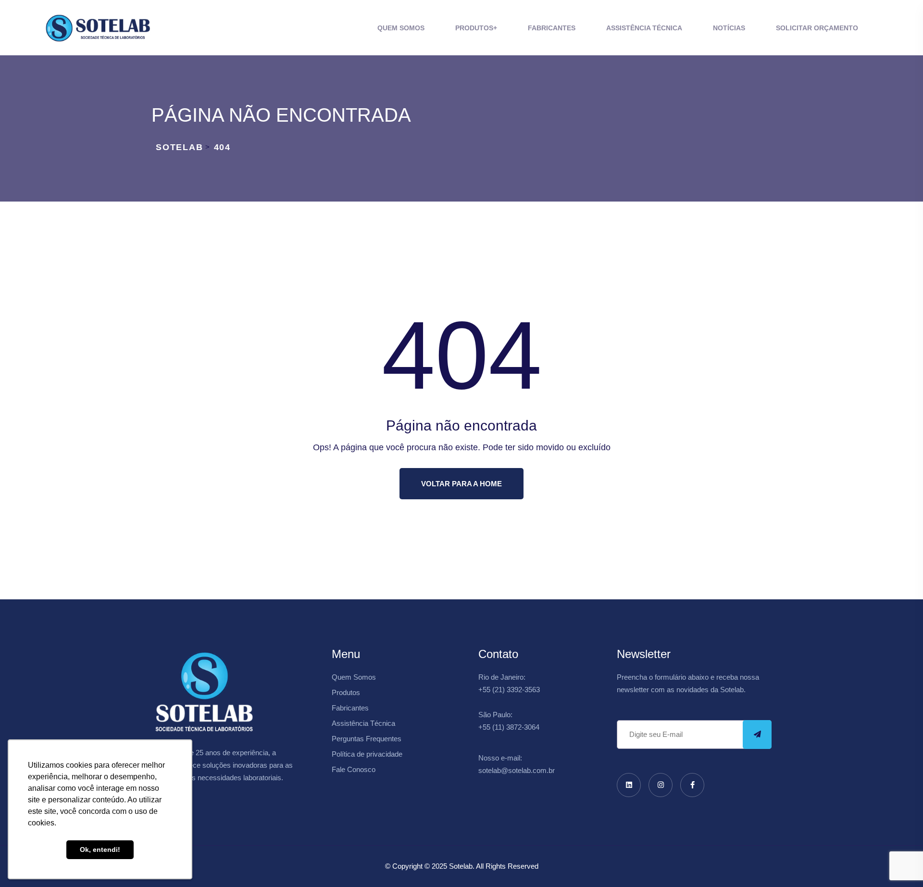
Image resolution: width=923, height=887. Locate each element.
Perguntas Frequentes (366, 739)
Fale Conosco (353, 769)
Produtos (474, 28)
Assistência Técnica (644, 28)
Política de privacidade (367, 754)
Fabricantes (551, 28)
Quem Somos (400, 28)
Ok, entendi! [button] (100, 849)
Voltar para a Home (461, 484)
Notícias (729, 28)
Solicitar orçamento (817, 28)
